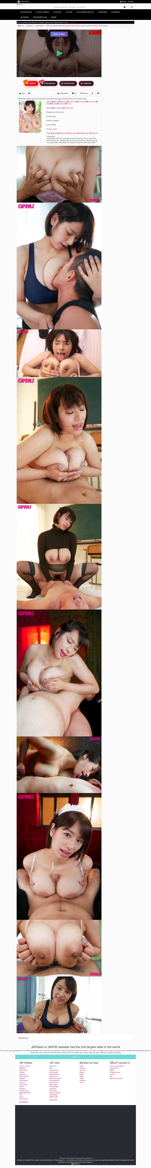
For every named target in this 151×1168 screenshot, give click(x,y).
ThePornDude (24, 1)
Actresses (115, 12)
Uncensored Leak (40, 17)
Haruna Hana (69, 108)
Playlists (58, 12)
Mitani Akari (53, 1084)
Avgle (81, 1074)
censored (85, 1050)
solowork (86, 133)
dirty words (73, 133)
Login (132, 1)
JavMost (82, 1068)
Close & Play (59, 34)
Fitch (20, 1095)
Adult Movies (40, 26)
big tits (55, 133)
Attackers (22, 1078)
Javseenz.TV (73, 22)
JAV (111, 1076)
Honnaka (22, 1089)
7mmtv (69, 104)
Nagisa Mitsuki (54, 1074)
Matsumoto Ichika (55, 1078)
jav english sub (102, 1050)
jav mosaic (121, 1050)
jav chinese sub (112, 1050)
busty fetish (63, 133)
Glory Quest (23, 1084)
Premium (22, 1082)
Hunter (21, 1086)
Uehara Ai (53, 1089)
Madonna (22, 1074)
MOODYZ (22, 1068)
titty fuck (94, 133)
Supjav (54, 104)
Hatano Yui (53, 1066)
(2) (75, 93)
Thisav (82, 1078)
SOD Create (23, 1070)
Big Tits (56, 102)
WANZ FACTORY (24, 1093)
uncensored (92, 1050)
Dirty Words (92, 102)
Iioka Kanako (54, 1072)
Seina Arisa (53, 1091)
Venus (21, 1097)
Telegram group (115, 1072)
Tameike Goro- (24, 1091)
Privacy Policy (114, 1068)
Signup (123, 1)
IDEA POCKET (24, 1076)
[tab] (23, 1038)
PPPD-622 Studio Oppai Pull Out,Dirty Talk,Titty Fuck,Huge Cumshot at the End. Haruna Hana (76, 26)
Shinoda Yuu (54, 1076)
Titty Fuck (72, 102)
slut (80, 133)
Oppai (54, 116)
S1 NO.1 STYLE (24, 1066)
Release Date (26, 12)
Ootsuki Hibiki (54, 1086)
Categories (102, 12)
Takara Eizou (23, 1099)
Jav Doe (112, 1074)
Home (22, 26)
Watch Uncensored (116, 1078)
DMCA (112, 1070)
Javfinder (61, 104)
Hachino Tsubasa (55, 1093)
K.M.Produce (23, 1080)
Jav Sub (69, 12)
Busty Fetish (81, 102)
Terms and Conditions (117, 1066)
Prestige (22, 1072)
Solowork (64, 102)
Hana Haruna (58, 108)
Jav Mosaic (24, 17)
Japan (55, 129)
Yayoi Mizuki (54, 1095)
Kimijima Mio (54, 1097)
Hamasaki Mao (54, 1080)
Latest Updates (42, 12)
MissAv (53, 17)
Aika (51, 1068)
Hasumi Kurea (54, 1070)
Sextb (81, 1066)
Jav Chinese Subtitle (85, 12)
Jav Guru (83, 1070)
